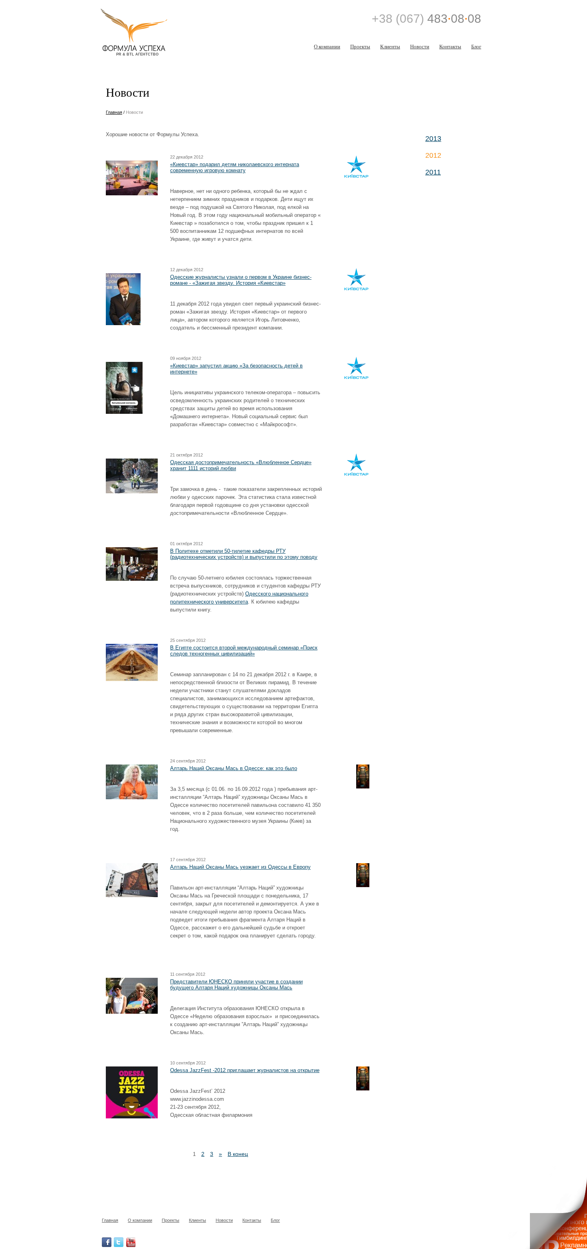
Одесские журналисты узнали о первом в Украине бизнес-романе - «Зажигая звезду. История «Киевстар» (240, 280)
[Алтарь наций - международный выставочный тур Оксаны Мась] (349, 777)
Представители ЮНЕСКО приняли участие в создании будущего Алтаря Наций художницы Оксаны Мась (236, 985)
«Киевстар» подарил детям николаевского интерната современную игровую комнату (234, 167)
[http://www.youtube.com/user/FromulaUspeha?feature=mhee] (130, 1242)
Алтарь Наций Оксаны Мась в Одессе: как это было (233, 768)
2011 (433, 172)
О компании (327, 46)
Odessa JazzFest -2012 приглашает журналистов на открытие (244, 1070)
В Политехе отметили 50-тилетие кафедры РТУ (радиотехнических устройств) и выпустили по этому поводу (243, 554)
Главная (114, 112)
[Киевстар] (349, 167)
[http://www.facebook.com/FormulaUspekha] (106, 1242)
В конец (238, 1154)
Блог (476, 46)
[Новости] (146, 22)
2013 (433, 139)
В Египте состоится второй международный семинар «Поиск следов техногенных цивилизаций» (243, 651)
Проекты (360, 46)
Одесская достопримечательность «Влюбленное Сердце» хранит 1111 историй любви (240, 465)
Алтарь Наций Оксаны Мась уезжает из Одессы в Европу (240, 867)
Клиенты (390, 46)
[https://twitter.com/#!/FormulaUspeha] (118, 1242)
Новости (419, 46)
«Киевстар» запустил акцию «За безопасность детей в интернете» (236, 369)
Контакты (450, 46)
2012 (433, 155)
